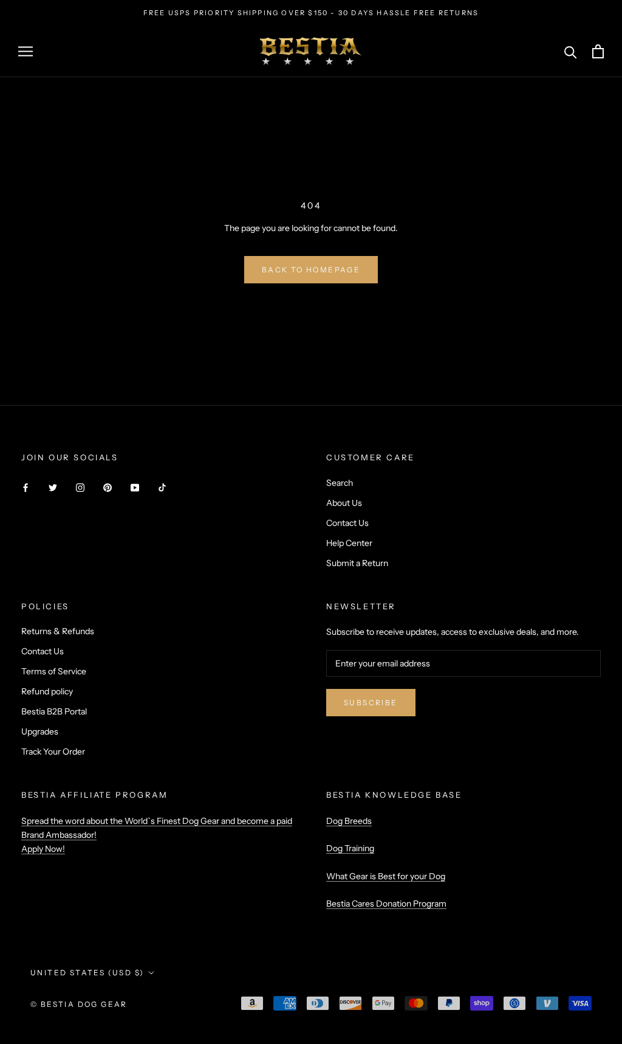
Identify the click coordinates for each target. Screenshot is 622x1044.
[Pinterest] (107, 487)
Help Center (349, 543)
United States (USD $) (87, 972)
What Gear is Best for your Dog (385, 876)
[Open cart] (598, 51)
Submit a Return (357, 563)
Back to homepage (311, 269)
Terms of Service (53, 671)
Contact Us (347, 522)
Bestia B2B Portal (54, 711)
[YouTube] (135, 487)
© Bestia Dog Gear (79, 1004)
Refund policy (47, 691)
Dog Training (350, 848)
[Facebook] (25, 487)
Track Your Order (53, 751)
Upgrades (39, 731)
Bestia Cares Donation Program (386, 903)
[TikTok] (162, 487)
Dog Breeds (349, 820)
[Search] (570, 51)
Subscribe (371, 702)
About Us (344, 502)
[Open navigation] (25, 51)
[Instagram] (80, 487)
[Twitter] (53, 487)
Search (339, 482)
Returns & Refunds (57, 631)
